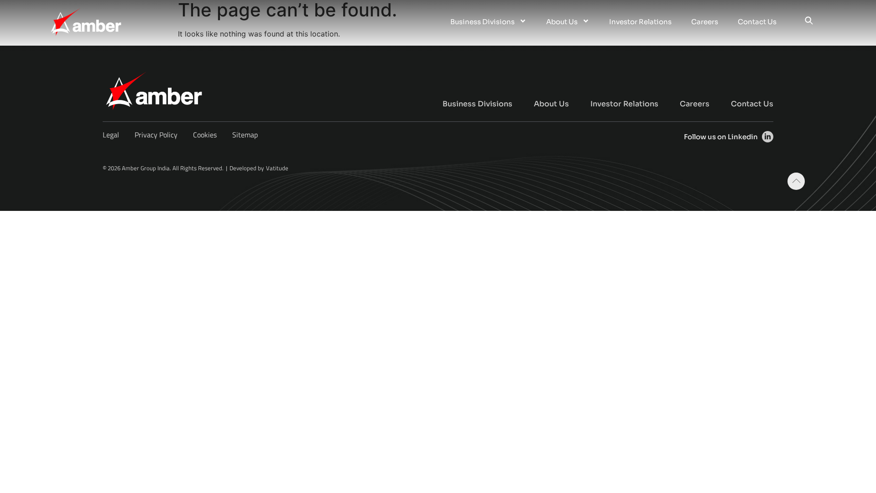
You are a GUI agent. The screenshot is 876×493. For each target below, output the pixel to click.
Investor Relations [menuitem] (640, 21)
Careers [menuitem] (704, 21)
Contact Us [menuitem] (757, 21)
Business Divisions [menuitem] (482, 21)
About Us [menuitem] (562, 21)
